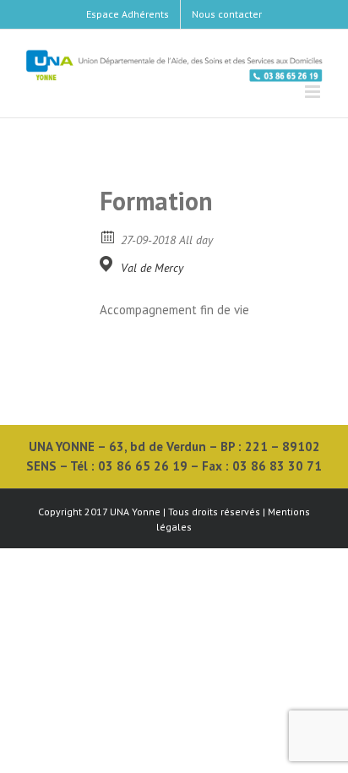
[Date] (108, 236)
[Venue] (108, 264)
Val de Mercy (152, 267)
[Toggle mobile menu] (314, 92)
